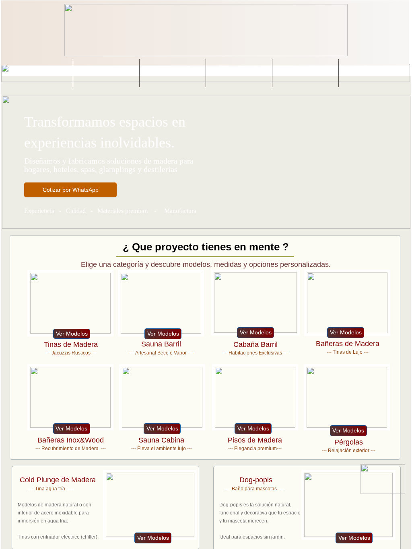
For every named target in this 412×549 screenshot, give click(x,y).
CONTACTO (372, 73)
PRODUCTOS (106, 73)
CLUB (239, 73)
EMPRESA (40, 73)
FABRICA (305, 73)
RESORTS (172, 73)
